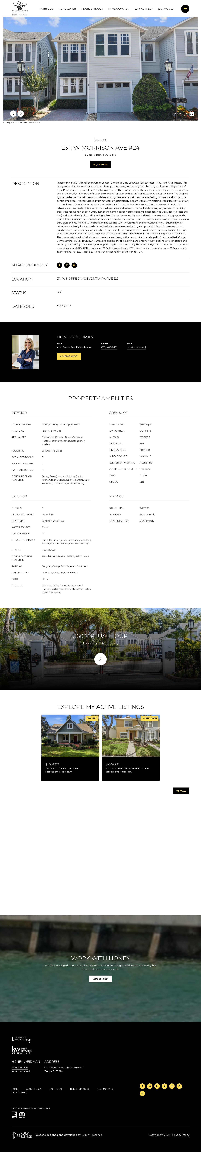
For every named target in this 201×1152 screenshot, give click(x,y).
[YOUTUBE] (164, 1086)
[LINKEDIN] (157, 1086)
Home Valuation (118, 8)
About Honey (34, 1089)
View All (181, 791)
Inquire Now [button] (100, 164)
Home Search (67, 8)
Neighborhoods (92, 8)
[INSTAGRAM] (149, 1086)
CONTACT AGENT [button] (69, 356)
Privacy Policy (180, 1134)
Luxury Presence (91, 1134)
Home (15, 1089)
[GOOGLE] (179, 1086)
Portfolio (46, 8)
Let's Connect (20, 1092)
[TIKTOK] (172, 1086)
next (21, 113)
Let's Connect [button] (100, 979)
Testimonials (105, 1089)
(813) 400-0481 (166, 8)
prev (13, 113)
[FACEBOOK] (142, 1086)
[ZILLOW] (142, 1093)
